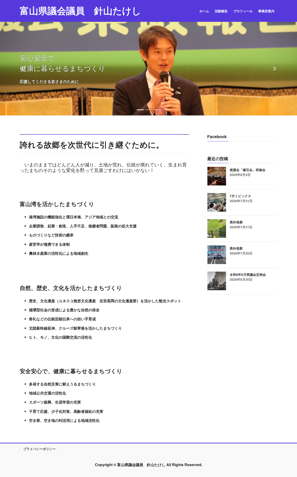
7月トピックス (240, 196)
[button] (22, 68)
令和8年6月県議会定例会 (248, 274)
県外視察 (236, 222)
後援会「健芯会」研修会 (247, 169)
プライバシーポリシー (39, 448)
